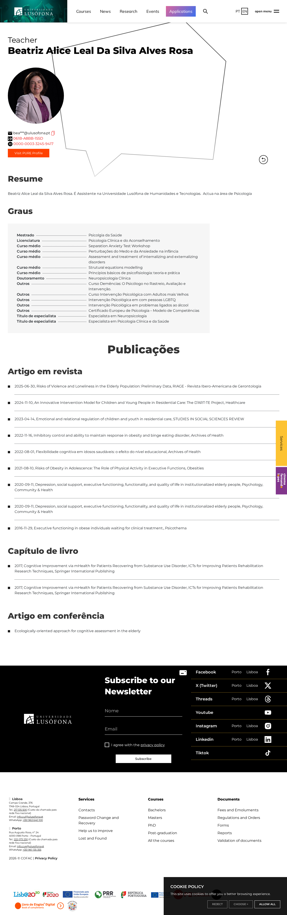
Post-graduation (162, 833)
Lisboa (252, 672)
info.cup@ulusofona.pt (30, 846)
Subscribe (143, 759)
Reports (224, 833)
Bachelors (157, 810)
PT (238, 11)
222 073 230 (21, 839)
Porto (236, 672)
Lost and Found (92, 838)
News (105, 11)
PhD (152, 825)
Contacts (86, 810)
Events (152, 11)
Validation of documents (239, 840)
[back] (263, 159)
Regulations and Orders (238, 818)
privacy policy (153, 745)
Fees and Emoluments (238, 810)
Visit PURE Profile (29, 153)
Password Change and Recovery (98, 820)
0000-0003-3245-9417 (33, 144)
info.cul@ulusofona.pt (30, 816)
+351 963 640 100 (33, 820)
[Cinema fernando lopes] (281, 481)
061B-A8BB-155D (28, 138)
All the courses (161, 840)
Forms (223, 825)
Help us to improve (95, 831)
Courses (83, 11)
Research (128, 11)
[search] (205, 11)
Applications (180, 11)
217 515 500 (20, 809)
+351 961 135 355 (32, 849)
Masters (155, 818)
